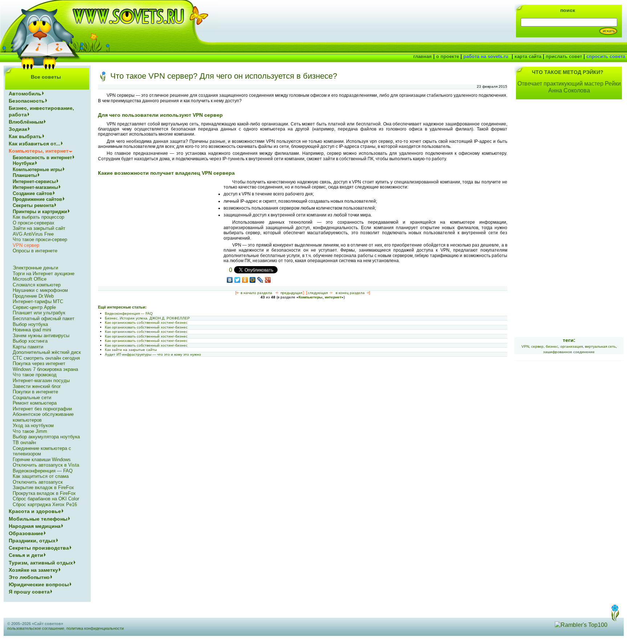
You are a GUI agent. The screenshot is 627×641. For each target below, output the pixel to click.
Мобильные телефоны (38, 519)
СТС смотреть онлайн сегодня (46, 358)
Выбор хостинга (30, 341)
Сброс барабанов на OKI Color (46, 498)
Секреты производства (39, 548)
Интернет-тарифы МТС (38, 301)
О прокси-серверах (33, 223)
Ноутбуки (23, 163)
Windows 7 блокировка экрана (45, 369)
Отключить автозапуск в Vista (46, 465)
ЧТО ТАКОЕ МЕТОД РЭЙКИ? (567, 72)
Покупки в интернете (35, 391)
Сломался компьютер (37, 285)
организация (571, 346)
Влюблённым (26, 122)
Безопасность (27, 101)
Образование (26, 533)
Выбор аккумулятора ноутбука (46, 436)
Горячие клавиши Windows (42, 459)
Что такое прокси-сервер (40, 239)
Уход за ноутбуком (33, 425)
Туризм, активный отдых (41, 563)
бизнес (552, 346)
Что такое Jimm (30, 431)
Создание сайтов (32, 193)
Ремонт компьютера (35, 403)
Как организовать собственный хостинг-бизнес (146, 322)
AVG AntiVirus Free (33, 234)
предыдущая (291, 293)
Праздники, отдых (32, 540)
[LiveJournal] (260, 280)
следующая (318, 293)
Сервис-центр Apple (34, 307)
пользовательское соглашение (35, 628)
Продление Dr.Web (33, 296)
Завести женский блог (37, 386)
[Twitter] (237, 280)
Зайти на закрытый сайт (39, 228)
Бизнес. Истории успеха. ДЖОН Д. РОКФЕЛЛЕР (147, 318)
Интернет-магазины (35, 187)
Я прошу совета (29, 592)
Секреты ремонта (33, 205)
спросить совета (605, 56)
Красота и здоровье (35, 511)
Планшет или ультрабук (39, 312)
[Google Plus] (268, 280)
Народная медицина (35, 526)
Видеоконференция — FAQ (129, 313)
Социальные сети (32, 397)
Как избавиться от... (34, 143)
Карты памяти (28, 347)
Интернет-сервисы (34, 181)
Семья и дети (26, 555)
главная (422, 56)
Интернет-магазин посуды (41, 380)
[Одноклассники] (245, 280)
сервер (537, 346)
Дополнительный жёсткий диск (47, 352)
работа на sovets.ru (485, 56)
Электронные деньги (35, 267)
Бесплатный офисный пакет (43, 318)
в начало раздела (256, 293)
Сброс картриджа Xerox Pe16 (45, 504)
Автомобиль (25, 93)
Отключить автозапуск (38, 482)
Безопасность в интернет (42, 157)
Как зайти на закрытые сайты (131, 350)
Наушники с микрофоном (40, 290)
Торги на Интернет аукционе (43, 273)
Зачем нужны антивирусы (41, 335)
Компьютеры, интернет (320, 297)
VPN (525, 346)
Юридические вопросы (39, 584)
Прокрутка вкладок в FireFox (44, 493)
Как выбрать (25, 136)
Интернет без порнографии (42, 409)
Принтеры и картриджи (40, 211)
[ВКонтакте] (230, 280)
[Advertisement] (159, 230)
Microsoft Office (29, 279)
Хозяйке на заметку (33, 570)
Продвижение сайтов (37, 199)
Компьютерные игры (37, 169)
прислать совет (564, 56)
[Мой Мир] (253, 280)
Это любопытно (29, 577)
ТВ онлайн (24, 442)
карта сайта (528, 56)
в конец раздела (350, 293)
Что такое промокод (35, 374)
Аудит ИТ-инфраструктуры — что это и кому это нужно (153, 354)
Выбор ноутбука (30, 324)
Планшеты (25, 175)
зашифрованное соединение (569, 352)
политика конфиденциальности (95, 628)
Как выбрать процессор (38, 217)
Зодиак (18, 129)
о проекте (447, 56)
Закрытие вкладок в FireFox (43, 487)
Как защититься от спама (41, 476)
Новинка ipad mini (32, 329)
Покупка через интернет (39, 363)
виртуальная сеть (600, 346)
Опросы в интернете (35, 250)
